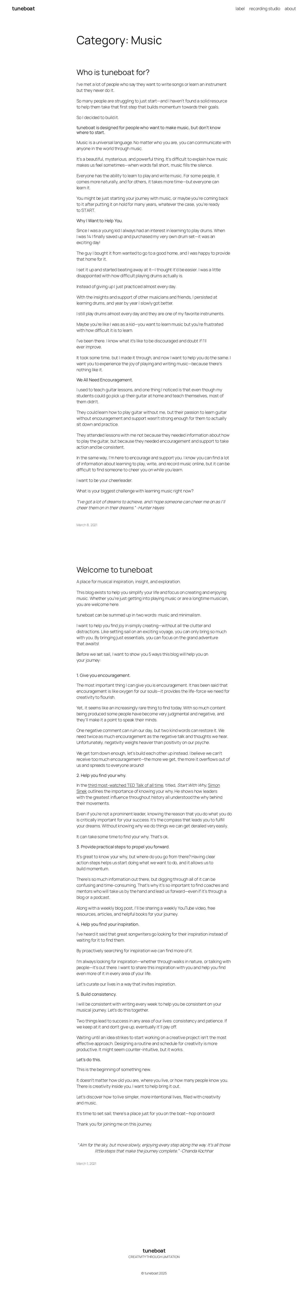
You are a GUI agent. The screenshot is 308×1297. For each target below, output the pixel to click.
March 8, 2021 (87, 525)
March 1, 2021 (86, 1163)
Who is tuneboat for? (113, 72)
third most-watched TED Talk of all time (125, 785)
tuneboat (23, 8)
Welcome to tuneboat (115, 570)
